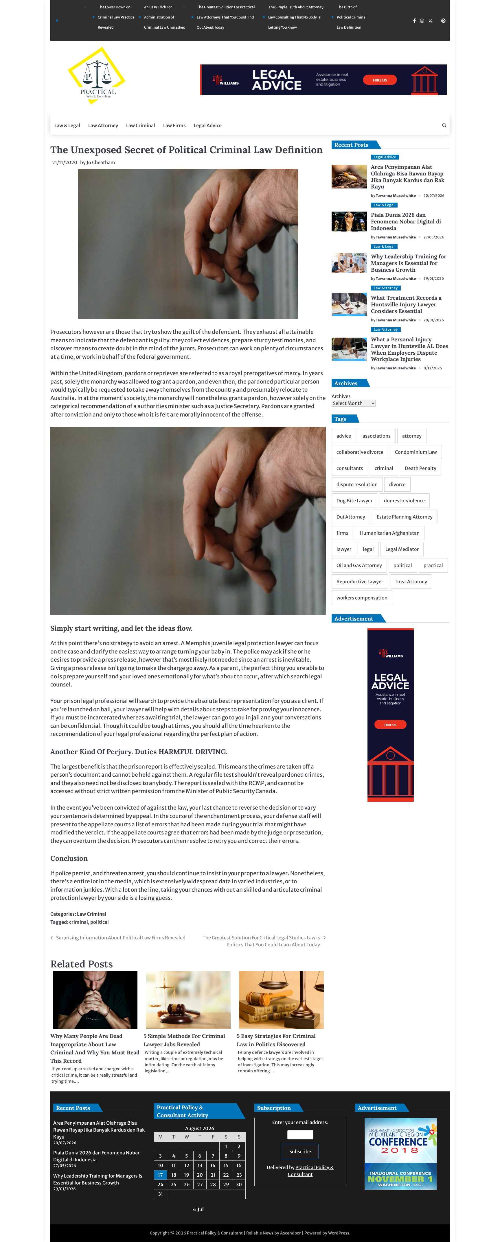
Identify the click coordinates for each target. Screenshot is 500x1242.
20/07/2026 (433, 195)
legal (368, 549)
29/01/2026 (433, 278)
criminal (78, 922)
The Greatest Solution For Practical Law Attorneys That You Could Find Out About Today (226, 17)
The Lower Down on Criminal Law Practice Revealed (116, 17)
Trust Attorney (411, 581)
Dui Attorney (351, 517)
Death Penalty (420, 468)
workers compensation (362, 598)
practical (433, 565)
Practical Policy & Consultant (215, 1233)
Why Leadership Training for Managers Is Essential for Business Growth (408, 263)
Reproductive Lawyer (360, 581)
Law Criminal (140, 125)
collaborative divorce (360, 452)
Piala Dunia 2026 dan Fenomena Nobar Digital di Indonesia (406, 221)
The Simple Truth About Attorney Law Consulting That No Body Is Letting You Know (295, 17)
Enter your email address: (300, 1148)
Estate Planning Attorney (405, 517)
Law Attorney (103, 125)
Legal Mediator (402, 549)
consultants (350, 468)
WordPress (338, 1233)
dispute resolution (357, 484)
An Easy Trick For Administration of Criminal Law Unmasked (164, 17)
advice (344, 436)
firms (342, 533)
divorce (397, 484)
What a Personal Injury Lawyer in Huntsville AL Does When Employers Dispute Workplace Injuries (409, 349)
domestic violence (404, 501)
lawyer (344, 549)
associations (377, 436)
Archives (341, 396)
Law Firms (174, 125)
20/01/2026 (433, 320)
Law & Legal (67, 125)
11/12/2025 (432, 368)
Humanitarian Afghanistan (390, 533)
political (99, 922)
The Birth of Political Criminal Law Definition (352, 17)
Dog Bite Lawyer (354, 501)
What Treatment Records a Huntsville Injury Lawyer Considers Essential (406, 304)
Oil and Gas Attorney (359, 565)
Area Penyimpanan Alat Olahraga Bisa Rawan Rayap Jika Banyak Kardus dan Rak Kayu (407, 176)
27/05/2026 (433, 237)
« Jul (198, 1209)
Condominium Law (416, 452)
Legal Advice (208, 125)
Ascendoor (290, 1233)
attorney (412, 436)
